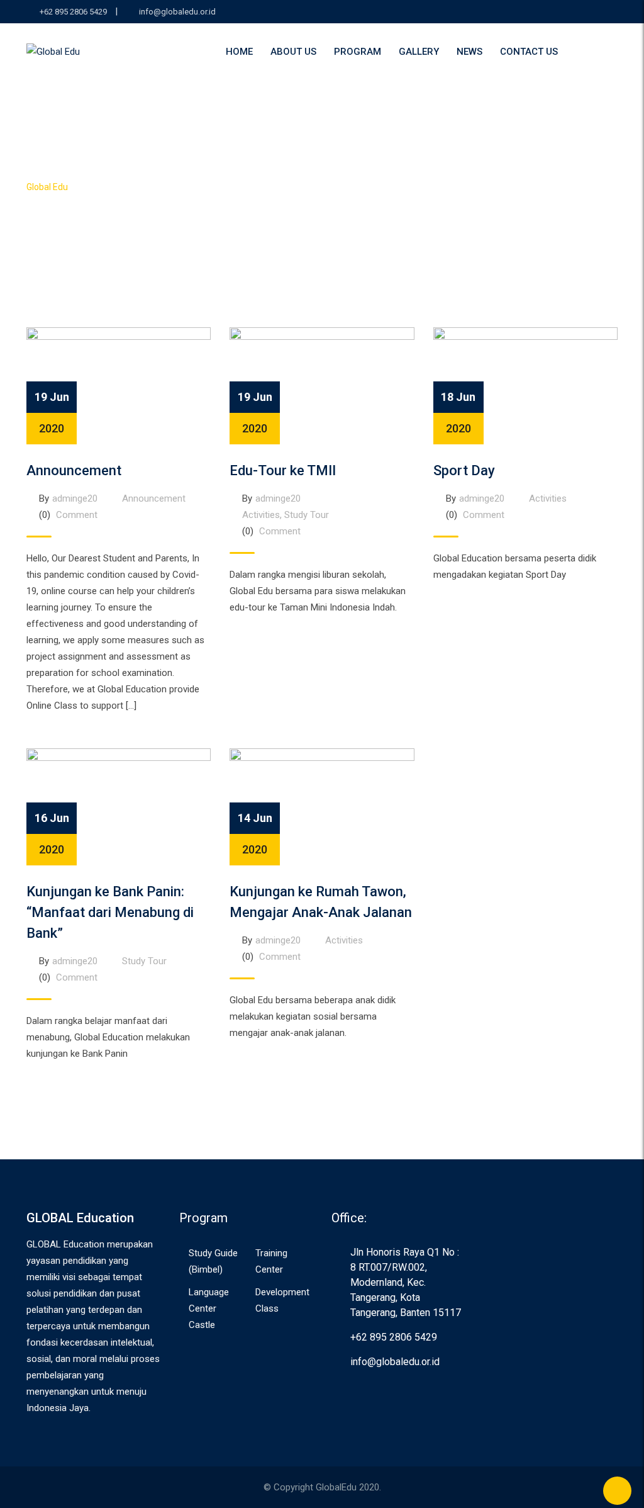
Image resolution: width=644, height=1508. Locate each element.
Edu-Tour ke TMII (283, 470)
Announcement (73, 470)
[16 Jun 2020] (118, 806)
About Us (293, 51)
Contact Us (529, 51)
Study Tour (306, 514)
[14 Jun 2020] (322, 806)
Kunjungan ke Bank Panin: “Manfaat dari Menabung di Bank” (110, 912)
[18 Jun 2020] (525, 385)
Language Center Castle (209, 1308)
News (469, 51)
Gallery (419, 51)
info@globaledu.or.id (177, 11)
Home (239, 51)
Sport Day (464, 470)
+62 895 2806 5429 (73, 11)
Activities (261, 514)
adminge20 (74, 498)
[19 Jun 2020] (118, 385)
